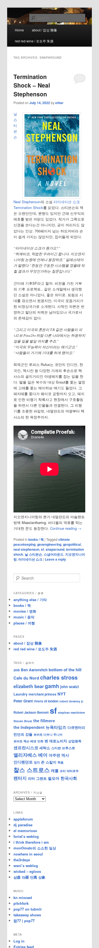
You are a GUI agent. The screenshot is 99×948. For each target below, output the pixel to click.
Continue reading (65, 528)
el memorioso (25, 830)
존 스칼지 (48, 762)
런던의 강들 (22, 734)
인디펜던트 (23, 762)
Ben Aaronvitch (34, 669)
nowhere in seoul (28, 854)
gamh (52, 686)
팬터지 (20, 778)
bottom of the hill (65, 670)
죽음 (60, 762)
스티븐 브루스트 (63, 747)
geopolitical (72, 544)
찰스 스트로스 (31, 770)
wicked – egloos (27, 871)
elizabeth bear (28, 686)
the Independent (29, 727)
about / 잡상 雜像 (44, 30)
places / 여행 (24, 623)
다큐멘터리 (76, 727)
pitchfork (21, 903)
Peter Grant (23, 700)
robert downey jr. (71, 701)
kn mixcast (22, 897)
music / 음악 (23, 617)
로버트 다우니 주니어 (48, 734)
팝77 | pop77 (24, 920)
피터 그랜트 (37, 778)
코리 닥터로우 (69, 770)
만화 (40, 741)
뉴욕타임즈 (56, 727)
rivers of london (46, 701)
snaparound (55, 549)
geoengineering (49, 544)
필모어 (53, 778)
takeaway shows (27, 914)
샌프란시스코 (25, 748)
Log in (18, 941)
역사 (65, 755)
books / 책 (36, 539)
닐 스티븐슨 (33, 554)
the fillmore (44, 720)
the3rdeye (21, 859)
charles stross (59, 677)
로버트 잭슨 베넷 (24, 741)
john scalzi (69, 686)
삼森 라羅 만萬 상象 (29, 877)
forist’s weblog (26, 836)
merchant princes (42, 694)
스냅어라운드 (54, 554)
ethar (59, 102)
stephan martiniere (71, 712)
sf (42, 549)
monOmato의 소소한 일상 (34, 848)
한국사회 (69, 778)
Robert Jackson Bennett (31, 712)
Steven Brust (22, 721)
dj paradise (22, 824)
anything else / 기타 (30, 599)
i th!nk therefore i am (31, 842)
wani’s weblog (25, 865)
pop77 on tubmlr (27, 909)
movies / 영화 (24, 611)
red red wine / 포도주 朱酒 (34, 41)
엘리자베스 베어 (30, 754)
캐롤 (55, 770)
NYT (61, 694)
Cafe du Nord (26, 678)
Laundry (20, 694)
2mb (16, 670)
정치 (37, 762)
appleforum (23, 819)
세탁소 (44, 747)
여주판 (54, 755)
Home (19, 30)
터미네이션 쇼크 (30, 559)
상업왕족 (74, 740)
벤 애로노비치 (56, 740)
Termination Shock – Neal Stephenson (31, 85)
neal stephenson (26, 549)
